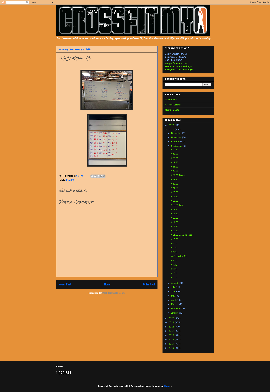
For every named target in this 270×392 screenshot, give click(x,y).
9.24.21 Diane (177, 175)
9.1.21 (173, 277)
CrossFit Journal (173, 104)
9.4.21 (173, 264)
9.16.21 (174, 213)
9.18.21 (174, 200)
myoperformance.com (176, 63)
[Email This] (92, 176)
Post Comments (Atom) (113, 292)
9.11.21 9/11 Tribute (181, 234)
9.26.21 (174, 166)
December (176, 133)
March (174, 304)
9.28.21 (174, 158)
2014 (171, 343)
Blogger (167, 385)
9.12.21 (174, 230)
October (175, 141)
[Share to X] (98, 176)
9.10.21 (174, 239)
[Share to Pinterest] (103, 176)
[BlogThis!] (95, 176)
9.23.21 (174, 179)
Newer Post (65, 284)
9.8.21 (173, 247)
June (173, 291)
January (175, 312)
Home (107, 284)
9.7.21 (173, 252)
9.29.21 (174, 153)
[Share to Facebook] (100, 176)
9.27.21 (174, 162)
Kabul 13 (70, 180)
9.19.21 (174, 196)
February (175, 308)
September (177, 145)
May (173, 295)
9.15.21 (174, 217)
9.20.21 (174, 192)
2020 (171, 318)
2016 (171, 335)
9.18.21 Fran (176, 205)
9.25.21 (174, 170)
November (176, 137)
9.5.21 (173, 260)
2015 (171, 339)
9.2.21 (173, 273)
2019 (171, 322)
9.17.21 (174, 209)
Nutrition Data (172, 109)
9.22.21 (174, 183)
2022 (171, 125)
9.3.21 (173, 269)
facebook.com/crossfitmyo (178, 66)
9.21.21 (174, 188)
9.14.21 (174, 222)
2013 (171, 348)
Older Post (149, 284)
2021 (171, 129)
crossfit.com (171, 99)
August (175, 283)
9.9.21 (173, 243)
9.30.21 (174, 149)
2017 (171, 330)
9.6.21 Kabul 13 (178, 256)
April (173, 300)
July (173, 287)
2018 (171, 326)
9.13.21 (174, 226)
